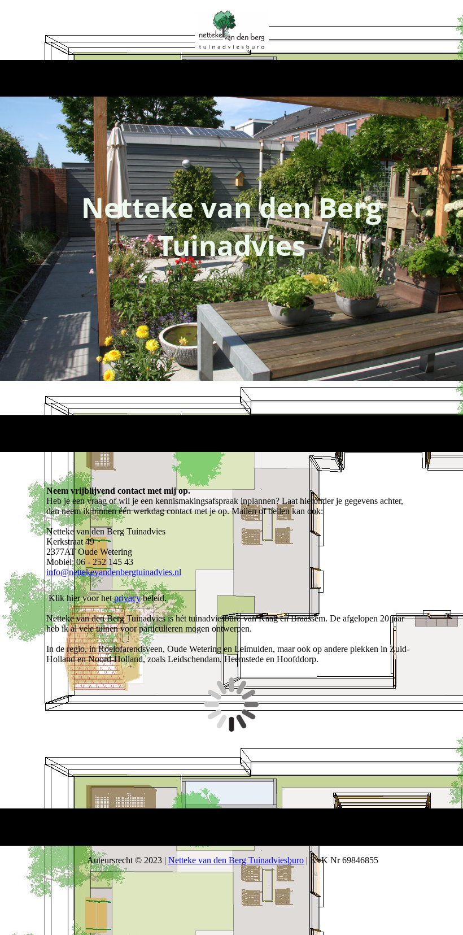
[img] (231, 30)
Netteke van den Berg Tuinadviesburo (236, 860)
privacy (126, 598)
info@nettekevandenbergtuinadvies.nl (113, 572)
